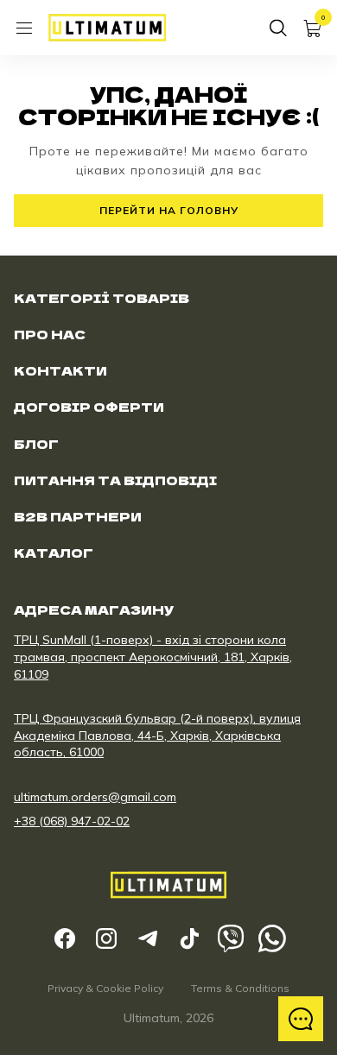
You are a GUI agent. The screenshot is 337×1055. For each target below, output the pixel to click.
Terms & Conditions (240, 988)
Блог (36, 444)
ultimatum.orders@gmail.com (95, 797)
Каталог (53, 552)
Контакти (60, 370)
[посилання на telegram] (148, 938)
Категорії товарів (101, 298)
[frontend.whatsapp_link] (272, 938)
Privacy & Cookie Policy (105, 988)
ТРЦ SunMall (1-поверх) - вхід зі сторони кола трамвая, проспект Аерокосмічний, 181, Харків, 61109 (153, 656)
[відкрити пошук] (278, 27)
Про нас (50, 334)
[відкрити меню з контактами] (300, 1018)
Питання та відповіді (115, 480)
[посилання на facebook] (65, 938)
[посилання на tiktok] (189, 938)
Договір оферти (89, 406)
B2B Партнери (78, 516)
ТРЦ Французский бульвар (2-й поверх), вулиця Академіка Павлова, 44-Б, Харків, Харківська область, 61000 (157, 735)
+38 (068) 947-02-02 (72, 821)
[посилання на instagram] (106, 938)
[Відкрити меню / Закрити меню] (24, 27)
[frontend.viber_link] (231, 938)
